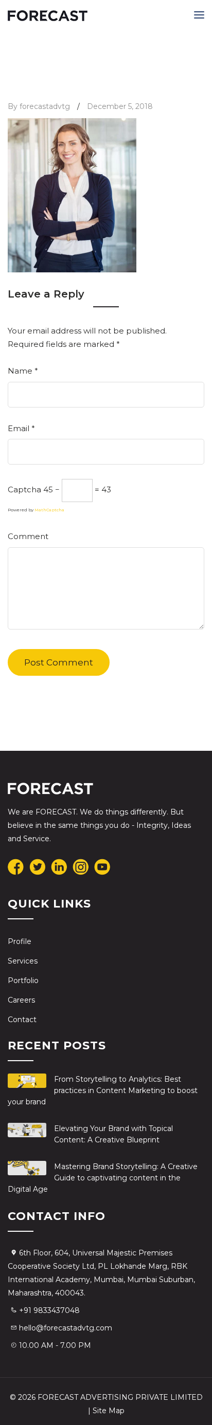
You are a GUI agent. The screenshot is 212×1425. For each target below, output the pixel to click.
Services (23, 961)
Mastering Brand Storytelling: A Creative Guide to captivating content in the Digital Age (103, 1178)
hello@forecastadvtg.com (65, 1328)
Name (23, 371)
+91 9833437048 (49, 1310)
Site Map (109, 1410)
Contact (22, 1019)
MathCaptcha (49, 509)
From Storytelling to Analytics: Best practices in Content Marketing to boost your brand (103, 1090)
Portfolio (23, 980)
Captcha (24, 489)
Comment (28, 536)
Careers (21, 1000)
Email (21, 428)
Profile (19, 941)
